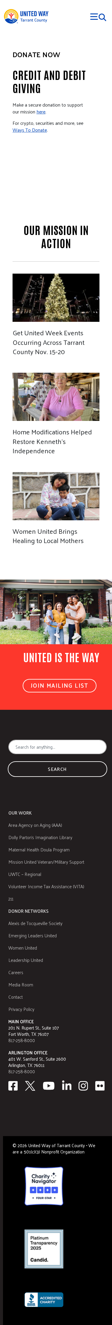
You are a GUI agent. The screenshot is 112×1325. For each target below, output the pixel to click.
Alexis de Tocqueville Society (35, 923)
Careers (15, 972)
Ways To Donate (30, 129)
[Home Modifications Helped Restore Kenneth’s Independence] (56, 410)
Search (57, 769)
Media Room (20, 984)
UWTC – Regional (24, 874)
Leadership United (25, 960)
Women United (22, 948)
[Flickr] (100, 1085)
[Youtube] (49, 1085)
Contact (15, 997)
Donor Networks (28, 911)
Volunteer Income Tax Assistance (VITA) (46, 886)
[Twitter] (30, 1085)
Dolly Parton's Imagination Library (40, 837)
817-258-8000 (21, 1040)
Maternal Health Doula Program (39, 849)
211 (10, 899)
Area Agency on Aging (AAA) (35, 825)
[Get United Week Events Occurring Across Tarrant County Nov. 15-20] (56, 311)
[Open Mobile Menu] (98, 16)
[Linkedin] (67, 1085)
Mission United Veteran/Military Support (46, 862)
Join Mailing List (59, 685)
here (40, 111)
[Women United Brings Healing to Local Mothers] (56, 505)
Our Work (20, 813)
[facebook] (13, 1085)
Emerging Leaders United (32, 935)
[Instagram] (83, 1085)
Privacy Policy (21, 1009)
